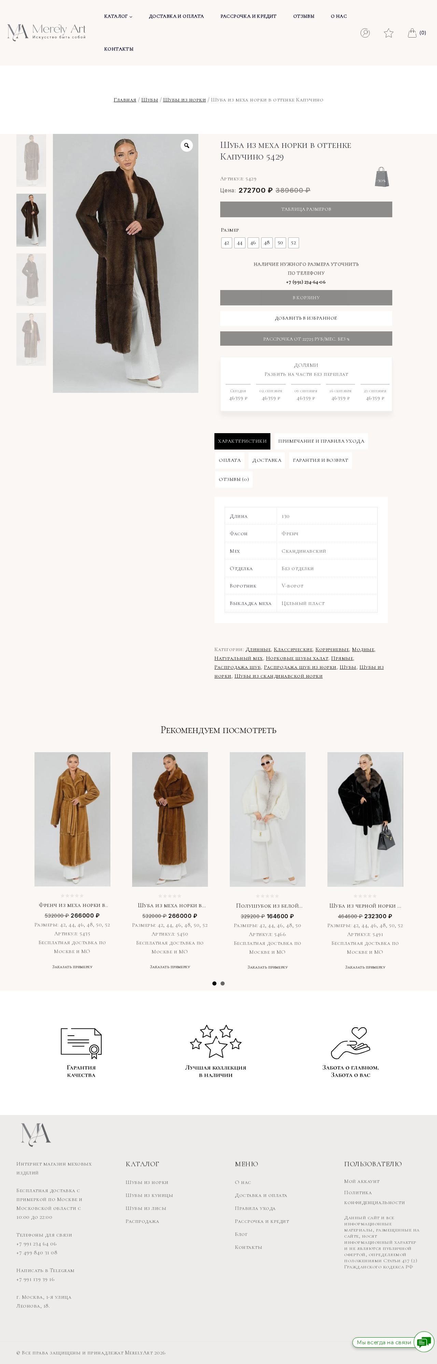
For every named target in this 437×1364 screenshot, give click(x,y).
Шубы (149, 99)
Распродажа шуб (237, 667)
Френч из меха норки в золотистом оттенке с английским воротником (72, 905)
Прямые (342, 658)
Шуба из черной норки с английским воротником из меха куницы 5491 (365, 906)
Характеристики (242, 441)
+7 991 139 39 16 (35, 1279)
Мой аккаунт (362, 1181)
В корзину (306, 298)
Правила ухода (255, 1208)
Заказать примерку (72, 966)
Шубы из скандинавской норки (279, 676)
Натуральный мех (238, 658)
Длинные (258, 649)
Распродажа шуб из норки (300, 667)
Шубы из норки (184, 99)
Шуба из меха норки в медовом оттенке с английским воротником (170, 905)
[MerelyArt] (46, 32)
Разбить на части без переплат (310, 381)
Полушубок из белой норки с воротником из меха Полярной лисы (267, 906)
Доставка (266, 460)
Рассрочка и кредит (249, 16)
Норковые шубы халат (297, 658)
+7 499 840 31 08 (36, 1252)
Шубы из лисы (146, 1208)
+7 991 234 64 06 (36, 1243)
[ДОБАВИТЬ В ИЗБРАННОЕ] (100, 762)
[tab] (242, 441)
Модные (363, 649)
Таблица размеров (306, 209)
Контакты (118, 49)
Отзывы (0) (234, 479)
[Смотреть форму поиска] (365, 33)
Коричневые (332, 649)
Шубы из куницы (149, 1195)
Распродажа (142, 1221)
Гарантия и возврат (320, 460)
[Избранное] (388, 31)
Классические (293, 649)
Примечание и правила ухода (321, 441)
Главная (125, 99)
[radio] (227, 243)
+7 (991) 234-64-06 (306, 282)
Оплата (230, 460)
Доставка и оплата (176, 16)
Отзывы (303, 16)
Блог (241, 1234)
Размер (230, 229)
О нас (339, 16)
